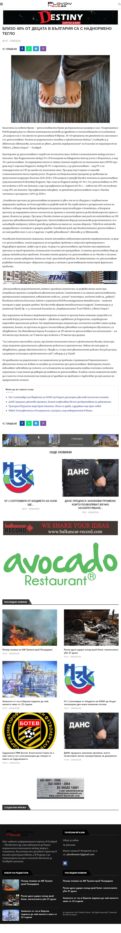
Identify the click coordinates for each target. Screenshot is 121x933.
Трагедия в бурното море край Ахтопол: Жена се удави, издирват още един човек (55, 406)
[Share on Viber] (43, 48)
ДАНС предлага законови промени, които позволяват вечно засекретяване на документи (60, 401)
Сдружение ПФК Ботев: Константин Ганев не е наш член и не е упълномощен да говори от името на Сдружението (28, 756)
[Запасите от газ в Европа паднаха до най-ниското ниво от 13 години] (29, 679)
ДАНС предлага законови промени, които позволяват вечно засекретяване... (90, 504)
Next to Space (71, 915)
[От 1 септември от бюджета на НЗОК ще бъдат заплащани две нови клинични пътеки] (30, 478)
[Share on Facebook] (22, 48)
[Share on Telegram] (36, 48)
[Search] (119, 4)
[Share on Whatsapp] (29, 48)
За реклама (69, 845)
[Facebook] (65, 863)
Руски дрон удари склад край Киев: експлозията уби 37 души (91, 651)
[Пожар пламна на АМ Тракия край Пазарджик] (29, 627)
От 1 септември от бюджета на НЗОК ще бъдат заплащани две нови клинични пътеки (59, 397)
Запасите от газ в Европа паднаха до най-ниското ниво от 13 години (25, 703)
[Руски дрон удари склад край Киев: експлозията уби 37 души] (91, 627)
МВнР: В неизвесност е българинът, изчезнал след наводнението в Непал (50, 410)
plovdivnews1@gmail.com (80, 854)
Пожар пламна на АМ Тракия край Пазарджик (27, 649)
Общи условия (71, 840)
